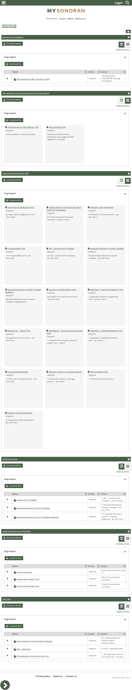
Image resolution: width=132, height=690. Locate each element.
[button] (12, 44)
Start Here (6, 599)
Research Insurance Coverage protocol (65, 372)
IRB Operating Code (57, 127)
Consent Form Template (26, 500)
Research (62, 18)
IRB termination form (99, 372)
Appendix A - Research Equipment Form (106, 289)
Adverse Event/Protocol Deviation (16, 531)
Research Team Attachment (102, 207)
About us (57, 676)
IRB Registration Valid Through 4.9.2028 (32, 79)
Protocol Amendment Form (27, 586)
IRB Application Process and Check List (32, 656)
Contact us (71, 676)
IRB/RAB (70, 18)
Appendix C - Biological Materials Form (106, 331)
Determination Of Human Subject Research (34, 641)
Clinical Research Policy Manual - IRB (23, 127)
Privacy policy (43, 676)
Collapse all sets (122, 49)
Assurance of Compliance (13, 37)
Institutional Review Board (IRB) (15, 173)
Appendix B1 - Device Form (19, 331)
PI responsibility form (16, 248)
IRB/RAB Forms (80, 18)
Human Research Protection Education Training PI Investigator (64, 208)
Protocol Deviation (24, 572)
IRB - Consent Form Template (61, 248)
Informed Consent (10, 459)
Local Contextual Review (18, 372)
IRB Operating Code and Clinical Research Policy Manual (25, 93)
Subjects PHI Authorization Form (62, 289)
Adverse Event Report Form (27, 579)
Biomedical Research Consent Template (107, 248)
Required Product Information (20, 413)
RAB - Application (23, 649)
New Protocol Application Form (21, 207)
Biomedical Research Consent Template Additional (37, 517)
